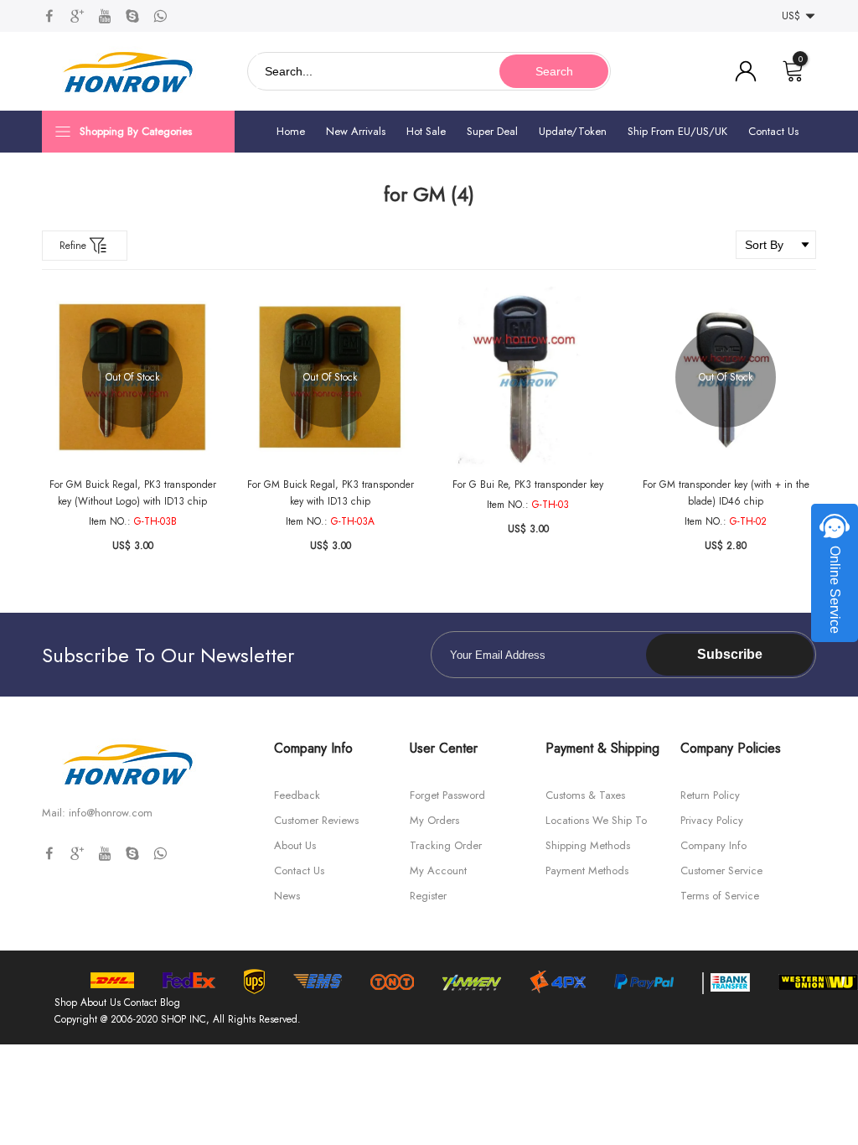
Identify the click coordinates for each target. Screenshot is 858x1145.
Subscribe (729, 654)
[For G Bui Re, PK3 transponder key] (527, 377)
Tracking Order (446, 845)
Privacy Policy (711, 820)
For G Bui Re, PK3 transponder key (527, 484)
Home (291, 131)
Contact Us (773, 131)
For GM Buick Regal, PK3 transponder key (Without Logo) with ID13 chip (132, 493)
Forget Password (447, 795)
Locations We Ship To (596, 820)
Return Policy (710, 795)
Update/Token (573, 131)
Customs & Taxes (585, 795)
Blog (170, 1002)
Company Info (713, 845)
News (287, 896)
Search (554, 71)
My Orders (434, 820)
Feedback (297, 795)
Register (428, 896)
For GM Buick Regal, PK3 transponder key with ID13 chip (330, 493)
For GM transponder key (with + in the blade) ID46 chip (726, 493)
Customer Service (721, 870)
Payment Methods (586, 870)
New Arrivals (355, 131)
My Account (438, 870)
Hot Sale (426, 131)
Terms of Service (719, 896)
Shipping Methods (587, 845)
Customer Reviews (316, 820)
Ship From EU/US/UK (677, 131)
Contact (140, 1002)
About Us (295, 845)
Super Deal (492, 131)
